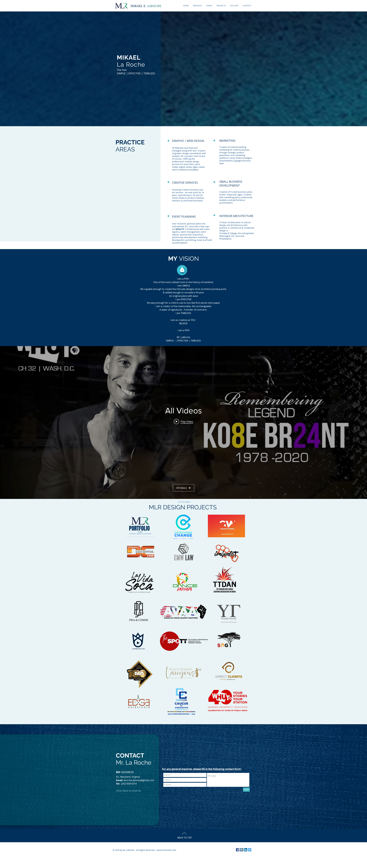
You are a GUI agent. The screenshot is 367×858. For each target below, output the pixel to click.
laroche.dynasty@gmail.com (139, 780)
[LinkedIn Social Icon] (245, 849)
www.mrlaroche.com (166, 850)
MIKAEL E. (146, 6)
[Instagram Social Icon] (241, 849)
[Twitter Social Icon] (249, 849)
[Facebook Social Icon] (237, 849)
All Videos (181, 487)
